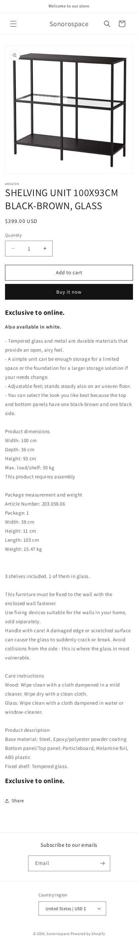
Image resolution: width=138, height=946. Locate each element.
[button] (13, 23)
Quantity (13, 235)
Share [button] (18, 800)
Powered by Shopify (88, 933)
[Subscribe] (102, 863)
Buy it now (69, 292)
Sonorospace (58, 933)
